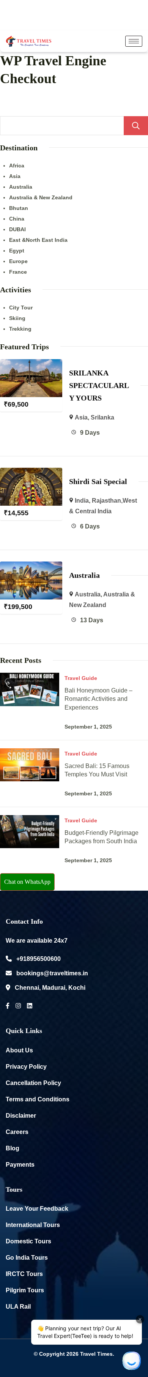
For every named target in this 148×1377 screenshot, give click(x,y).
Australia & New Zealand (40, 197)
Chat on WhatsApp (27, 882)
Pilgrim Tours (25, 1290)
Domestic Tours (28, 1241)
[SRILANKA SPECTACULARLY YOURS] (31, 364)
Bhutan (18, 208)
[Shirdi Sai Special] (31, 473)
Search (136, 125)
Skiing (17, 318)
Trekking (20, 329)
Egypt (16, 251)
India (82, 500)
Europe (18, 261)
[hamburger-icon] (133, 41)
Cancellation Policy (33, 1083)
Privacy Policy (26, 1066)
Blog (12, 1148)
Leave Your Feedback (37, 1208)
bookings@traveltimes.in (52, 973)
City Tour (21, 307)
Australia (20, 187)
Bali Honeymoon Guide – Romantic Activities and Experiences (98, 698)
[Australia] (31, 566)
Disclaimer (21, 1115)
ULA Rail (18, 1306)
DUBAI (17, 229)
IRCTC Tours (24, 1274)
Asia (14, 176)
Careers (17, 1132)
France (18, 272)
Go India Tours (27, 1257)
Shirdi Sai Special (98, 481)
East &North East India (38, 240)
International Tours (33, 1225)
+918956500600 (38, 959)
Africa (16, 165)
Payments (20, 1164)
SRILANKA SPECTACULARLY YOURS (99, 385)
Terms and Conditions (37, 1099)
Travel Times (96, 1354)
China (16, 219)
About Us (19, 1050)
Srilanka (102, 417)
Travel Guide (81, 678)
